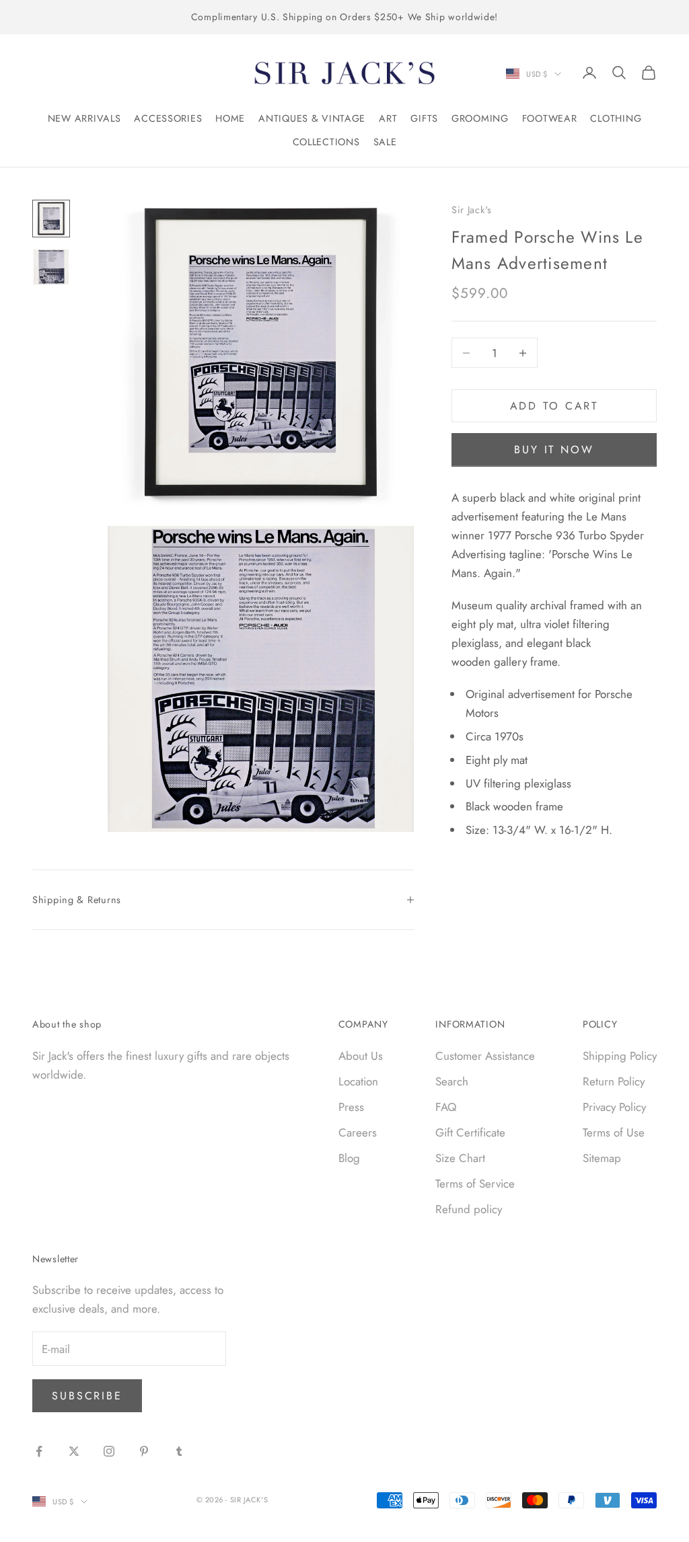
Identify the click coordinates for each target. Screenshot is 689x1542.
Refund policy (468, 1209)
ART (388, 118)
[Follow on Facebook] (39, 1451)
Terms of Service (475, 1183)
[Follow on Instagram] (109, 1451)
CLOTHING (615, 118)
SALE (385, 142)
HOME (230, 118)
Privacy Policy (614, 1107)
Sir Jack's (471, 210)
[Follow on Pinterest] (144, 1451)
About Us (360, 1056)
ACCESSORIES (168, 118)
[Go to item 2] (51, 267)
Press (351, 1107)
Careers (357, 1132)
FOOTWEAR (549, 118)
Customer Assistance (485, 1056)
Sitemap (602, 1158)
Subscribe (87, 1395)
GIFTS (424, 118)
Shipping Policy (620, 1056)
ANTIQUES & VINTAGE (311, 118)
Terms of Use (614, 1132)
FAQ (445, 1107)
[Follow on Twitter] (74, 1451)
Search (451, 1081)
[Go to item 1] (51, 218)
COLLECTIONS (326, 142)
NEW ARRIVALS (84, 118)
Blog (349, 1158)
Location (358, 1081)
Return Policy (614, 1081)
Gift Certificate (470, 1132)
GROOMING (480, 118)
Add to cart (554, 406)
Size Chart (460, 1158)
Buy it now (554, 449)
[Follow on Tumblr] (179, 1451)
